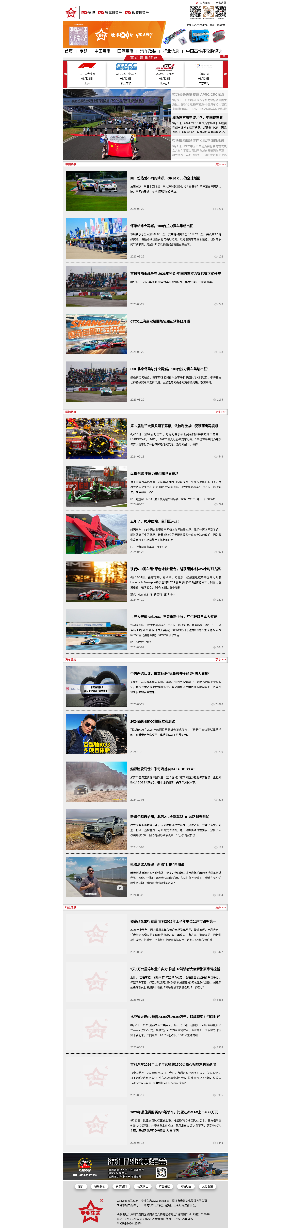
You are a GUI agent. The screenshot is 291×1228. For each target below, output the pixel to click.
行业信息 (171, 51)
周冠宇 (140, 499)
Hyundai (143, 594)
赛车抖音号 (113, 13)
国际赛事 (125, 51)
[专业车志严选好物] (145, 47)
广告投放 (164, 1186)
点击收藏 (221, 3)
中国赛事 (102, 51)
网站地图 (186, 1186)
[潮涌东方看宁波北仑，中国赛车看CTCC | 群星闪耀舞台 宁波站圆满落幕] (117, 124)
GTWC (211, 499)
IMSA (149, 499)
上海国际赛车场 (145, 546)
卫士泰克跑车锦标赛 (166, 499)
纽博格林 (169, 594)
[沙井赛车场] (145, 1179)
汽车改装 (148, 51)
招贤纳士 (142, 1186)
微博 (91, 13)
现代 (133, 594)
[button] (225, 74)
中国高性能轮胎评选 (204, 51)
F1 (132, 499)
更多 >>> (220, 164)
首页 (69, 51)
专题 (83, 51)
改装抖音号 (140, 13)
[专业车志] (71, 18)
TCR (183, 499)
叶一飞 (201, 499)
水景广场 (161, 546)
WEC (191, 499)
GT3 (148, 642)
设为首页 (205, 3)
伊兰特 (158, 594)
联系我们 (99, 1186)
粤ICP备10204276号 (129, 1223)
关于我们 (121, 1186)
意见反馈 (207, 1186)
